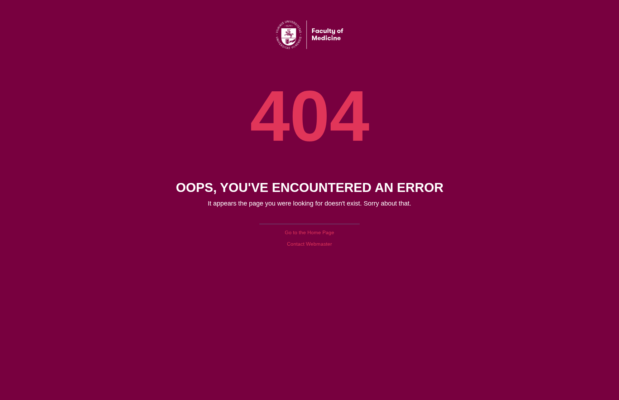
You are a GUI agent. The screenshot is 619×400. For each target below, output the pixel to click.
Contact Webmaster (309, 244)
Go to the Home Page (309, 232)
